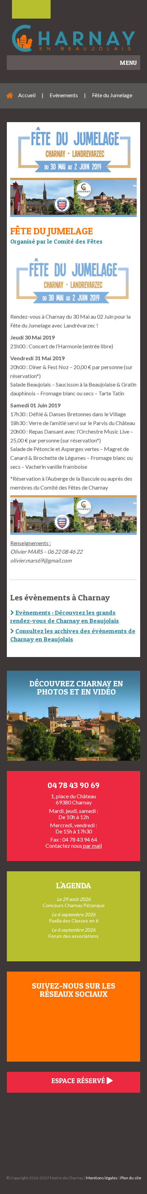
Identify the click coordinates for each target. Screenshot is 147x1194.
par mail (92, 845)
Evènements (64, 95)
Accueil (27, 95)
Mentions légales (102, 1177)
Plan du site (130, 1177)
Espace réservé (79, 1081)
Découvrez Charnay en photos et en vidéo (76, 688)
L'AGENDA (73, 885)
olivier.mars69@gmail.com (40, 560)
